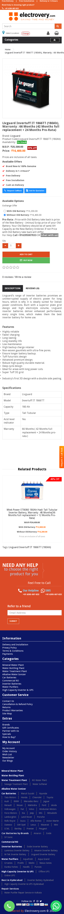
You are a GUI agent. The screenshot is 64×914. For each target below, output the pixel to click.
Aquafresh (28, 859)
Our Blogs (7, 760)
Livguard (15, 135)
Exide (48, 833)
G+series (8, 863)
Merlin (31, 863)
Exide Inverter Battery (37, 846)
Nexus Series (45, 863)
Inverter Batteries (11, 683)
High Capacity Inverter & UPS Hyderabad (24, 884)
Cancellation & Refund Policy (17, 704)
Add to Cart (26, 254)
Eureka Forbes (11, 867)
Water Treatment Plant (14, 671)
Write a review (23, 277)
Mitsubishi (52, 813)
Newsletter (8, 757)
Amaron (37, 833)
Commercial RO (10, 680)
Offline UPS (44, 871)
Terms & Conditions (12, 650)
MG (40, 813)
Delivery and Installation (15, 644)
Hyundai (43, 793)
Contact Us (8, 701)
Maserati (45, 824)
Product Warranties (12, 710)
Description (13, 288)
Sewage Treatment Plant (16, 784)
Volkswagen (10, 809)
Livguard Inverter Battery (43, 854)
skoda (54, 805)
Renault (8, 805)
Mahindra (32, 805)
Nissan (20, 805)
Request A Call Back (61, 457)
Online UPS (9, 875)
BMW (16, 801)
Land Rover (26, 817)
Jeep (32, 813)
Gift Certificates (10, 727)
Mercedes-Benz (31, 801)
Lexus (33, 824)
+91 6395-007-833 (11, 8)
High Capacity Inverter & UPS (17, 690)
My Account (8, 748)
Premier (30, 828)
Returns (6, 707)
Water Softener (40, 784)
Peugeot (43, 828)
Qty (4, 240)
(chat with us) (49, 235)
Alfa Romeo (35, 821)
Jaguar (46, 801)
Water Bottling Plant (13, 668)
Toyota (49, 797)
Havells (26, 867)
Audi (6, 801)
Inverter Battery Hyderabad (40, 880)
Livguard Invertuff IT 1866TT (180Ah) (30, 547)
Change (25, 33)
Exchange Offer (9, 205)
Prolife (20, 863)
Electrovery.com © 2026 (40, 910)
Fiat (22, 809)
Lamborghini (10, 817)
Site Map (7, 713)
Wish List (7, 754)
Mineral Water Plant (13, 665)
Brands (6, 724)
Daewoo (8, 824)
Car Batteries (9, 677)
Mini (56, 824)
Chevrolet (36, 797)
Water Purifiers (10, 686)
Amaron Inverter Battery (46, 850)
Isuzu (22, 821)
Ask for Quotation (36, 191)
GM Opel (21, 824)
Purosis (37, 867)
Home (7, 49)
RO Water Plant (39, 780)
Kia (23, 813)
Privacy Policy (9, 647)
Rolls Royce (9, 821)
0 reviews (7, 277)
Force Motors (10, 813)
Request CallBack (14, 191)
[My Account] (48, 34)
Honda (24, 797)
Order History (9, 751)
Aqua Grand (43, 859)
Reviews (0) (32, 288)
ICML (6, 828)
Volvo (31, 809)
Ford (44, 805)
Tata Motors (10, 797)
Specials (6, 734)
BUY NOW (27, 260)
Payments (7, 654)
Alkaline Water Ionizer (14, 674)
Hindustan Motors (47, 809)
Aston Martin (52, 821)
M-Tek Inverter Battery (15, 854)
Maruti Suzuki (27, 793)
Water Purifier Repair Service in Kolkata (23, 892)
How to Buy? (9, 737)
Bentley (18, 828)
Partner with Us (10, 730)
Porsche (41, 817)
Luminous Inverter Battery (16, 850)
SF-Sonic (8, 837)
